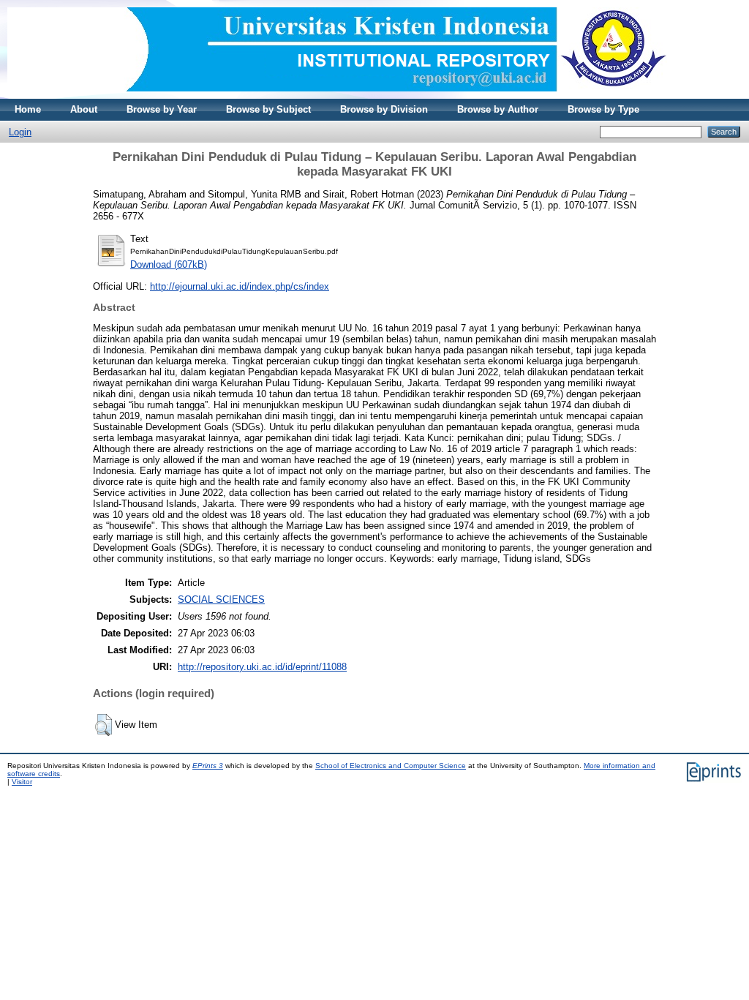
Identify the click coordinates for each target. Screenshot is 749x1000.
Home (28, 109)
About (83, 109)
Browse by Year (162, 109)
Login (20, 132)
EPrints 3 (207, 766)
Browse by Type (603, 109)
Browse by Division (384, 109)
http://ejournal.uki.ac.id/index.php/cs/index (239, 286)
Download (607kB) (168, 264)
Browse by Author (497, 109)
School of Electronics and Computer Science (390, 766)
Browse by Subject (268, 109)
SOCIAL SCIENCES (221, 599)
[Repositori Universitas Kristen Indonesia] (337, 95)
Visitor (22, 782)
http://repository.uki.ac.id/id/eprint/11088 (262, 666)
